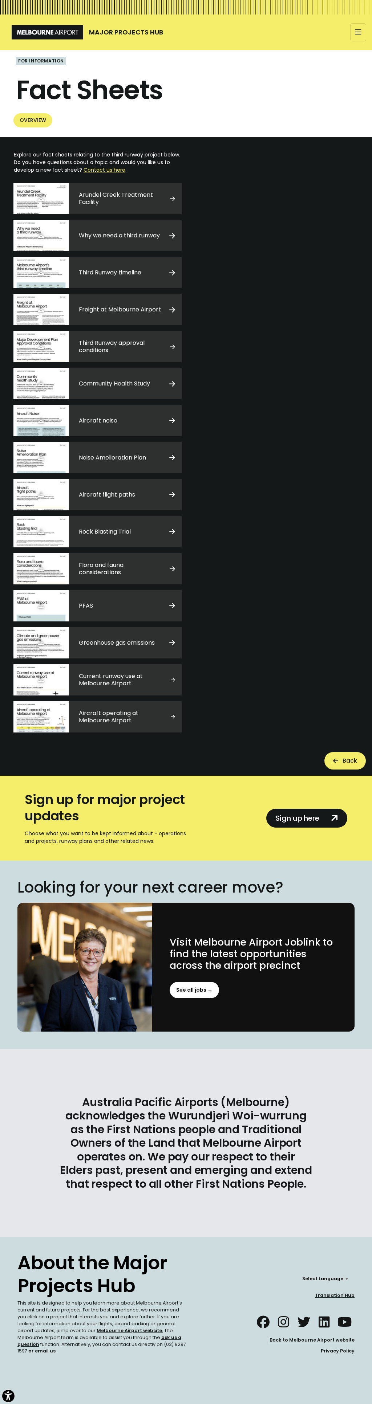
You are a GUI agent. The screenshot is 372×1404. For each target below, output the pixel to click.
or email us (42, 1351)
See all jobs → (194, 989)
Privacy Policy (338, 1351)
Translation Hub (335, 1295)
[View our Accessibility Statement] (8, 1396)
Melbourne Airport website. (130, 1330)
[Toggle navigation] (358, 32)
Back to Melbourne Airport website (312, 1340)
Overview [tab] (33, 120)
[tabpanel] (186, 441)
